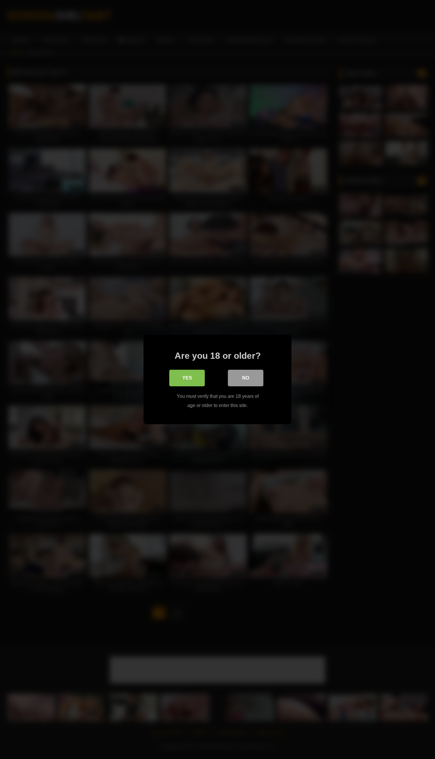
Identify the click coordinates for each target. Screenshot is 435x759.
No (245, 377)
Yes (187, 377)
